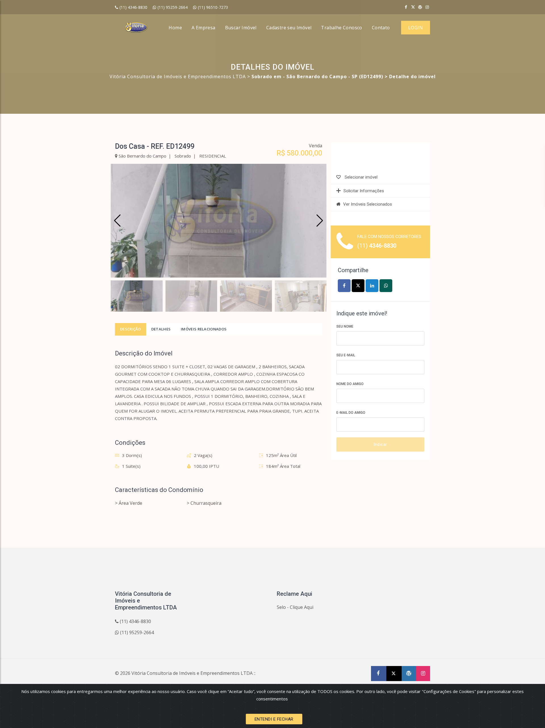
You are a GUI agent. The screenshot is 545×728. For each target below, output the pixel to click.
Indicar (380, 444)
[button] (320, 220)
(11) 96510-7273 (213, 7)
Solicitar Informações (363, 190)
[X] (412, 7)
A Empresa (203, 27)
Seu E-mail (345, 355)
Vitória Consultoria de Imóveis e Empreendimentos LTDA (178, 76)
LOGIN (415, 27)
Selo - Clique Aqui (295, 607)
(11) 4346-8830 (133, 7)
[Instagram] (427, 7)
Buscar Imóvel (241, 27)
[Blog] (420, 7)
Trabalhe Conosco (341, 27)
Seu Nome (344, 326)
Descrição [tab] (130, 329)
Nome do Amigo (350, 384)
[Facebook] (406, 7)
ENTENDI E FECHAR (274, 719)
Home (175, 27)
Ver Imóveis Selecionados (367, 204)
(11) (376, 245)
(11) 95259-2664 (173, 7)
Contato (381, 27)
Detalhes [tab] (161, 329)
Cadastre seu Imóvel (289, 27)
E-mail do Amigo (350, 413)
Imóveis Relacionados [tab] (204, 329)
